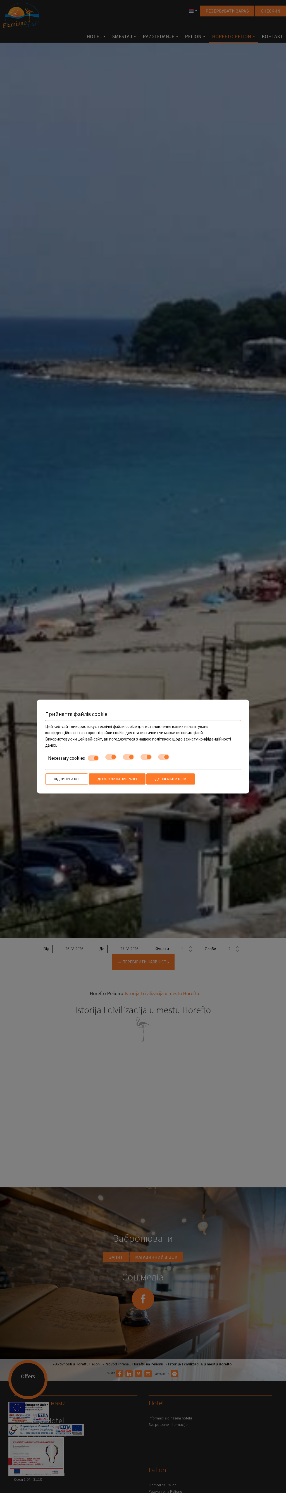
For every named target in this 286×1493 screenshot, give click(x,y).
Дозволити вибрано (117, 778)
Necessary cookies (66, 758)
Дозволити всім (170, 778)
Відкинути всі (66, 778)
